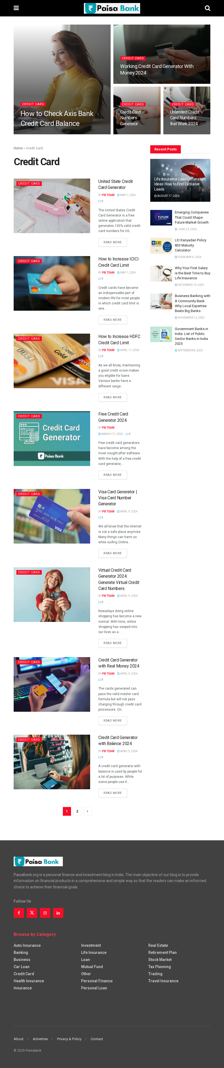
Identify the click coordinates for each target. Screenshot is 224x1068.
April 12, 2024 (132, 83)
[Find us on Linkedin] (58, 913)
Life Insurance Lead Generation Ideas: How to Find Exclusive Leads (180, 184)
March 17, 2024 (112, 433)
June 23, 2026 (187, 229)
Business (22, 959)
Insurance (23, 988)
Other (86, 974)
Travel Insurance (163, 981)
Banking (21, 952)
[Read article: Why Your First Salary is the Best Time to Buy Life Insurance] (161, 273)
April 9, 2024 (129, 511)
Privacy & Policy (69, 1039)
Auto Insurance (27, 945)
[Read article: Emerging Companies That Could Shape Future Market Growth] (161, 218)
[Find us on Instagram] (45, 913)
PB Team (30, 133)
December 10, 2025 (190, 284)
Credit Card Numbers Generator (130, 117)
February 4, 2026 (189, 257)
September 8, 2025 (190, 350)
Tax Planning (159, 967)
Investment (91, 945)
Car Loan (22, 967)
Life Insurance (94, 952)
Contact (97, 1039)
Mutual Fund (92, 967)
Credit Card (33, 104)
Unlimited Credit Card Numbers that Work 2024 (184, 117)
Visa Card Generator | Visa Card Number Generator (117, 498)
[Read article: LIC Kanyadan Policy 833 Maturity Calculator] (161, 245)
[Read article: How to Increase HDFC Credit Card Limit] (52, 361)
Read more (115, 242)
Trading (155, 974)
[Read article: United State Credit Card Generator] (52, 206)
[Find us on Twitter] (32, 913)
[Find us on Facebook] (19, 913)
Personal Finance (97, 981)
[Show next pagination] (88, 811)
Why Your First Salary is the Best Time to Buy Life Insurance (192, 273)
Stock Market (160, 959)
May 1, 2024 (128, 195)
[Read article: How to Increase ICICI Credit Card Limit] (52, 283)
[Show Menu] (16, 8)
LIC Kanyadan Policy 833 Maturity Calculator (190, 245)
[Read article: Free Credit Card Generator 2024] (52, 438)
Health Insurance (29, 981)
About (18, 1039)
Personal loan (94, 988)
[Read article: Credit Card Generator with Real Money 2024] (52, 684)
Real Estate (158, 945)
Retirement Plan (162, 952)
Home (18, 148)
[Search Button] (207, 8)
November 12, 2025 (191, 317)
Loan (85, 959)
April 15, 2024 (51, 133)
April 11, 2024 (129, 350)
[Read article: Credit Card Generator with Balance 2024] (52, 762)
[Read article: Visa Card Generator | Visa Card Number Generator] (52, 516)
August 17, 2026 (168, 195)
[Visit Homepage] (112, 8)
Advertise (40, 1039)
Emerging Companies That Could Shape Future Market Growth (192, 217)
